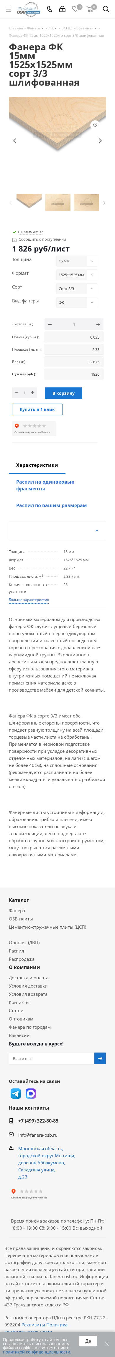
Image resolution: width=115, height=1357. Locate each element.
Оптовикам (21, 1019)
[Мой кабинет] (62, 9)
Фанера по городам (30, 1027)
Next (105, 202)
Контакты (19, 1002)
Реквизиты (33, 1325)
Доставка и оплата (28, 977)
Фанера (17, 910)
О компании (24, 967)
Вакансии (19, 1035)
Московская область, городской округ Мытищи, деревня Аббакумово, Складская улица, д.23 (46, 1162)
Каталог (19, 900)
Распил (16, 951)
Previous (10, 202)
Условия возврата (28, 994)
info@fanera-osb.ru (38, 1135)
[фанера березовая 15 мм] (57, 141)
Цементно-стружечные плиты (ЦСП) (47, 927)
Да (88, 1341)
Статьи (16, 1010)
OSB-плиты (21, 919)
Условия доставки (28, 986)
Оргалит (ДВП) (24, 942)
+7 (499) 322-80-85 (38, 1121)
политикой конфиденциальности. (37, 1352)
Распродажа (21, 959)
